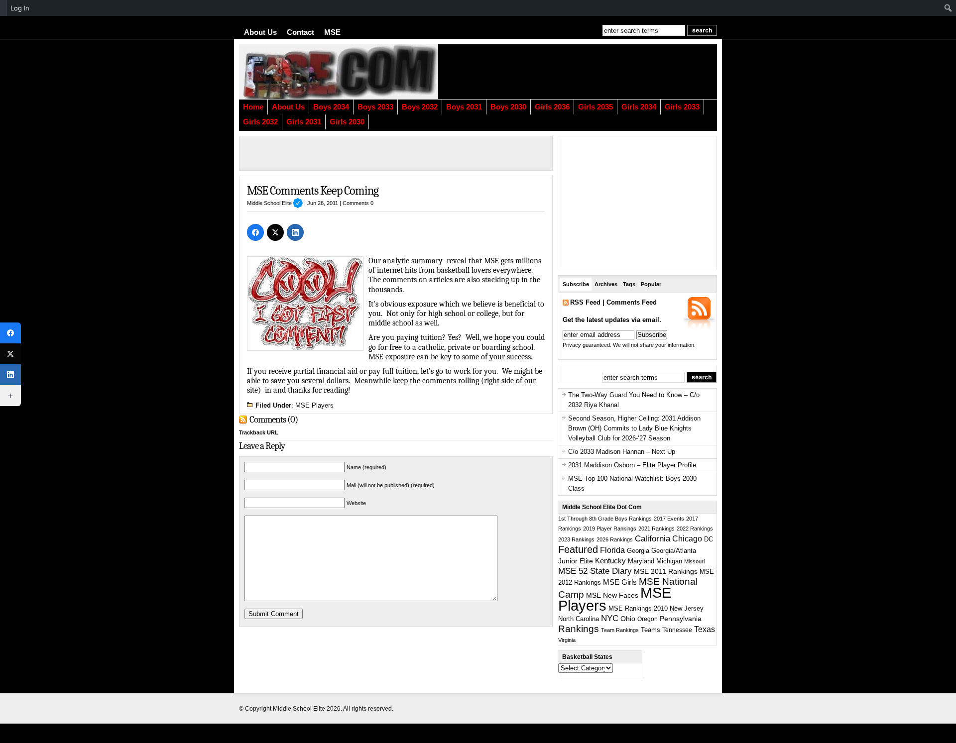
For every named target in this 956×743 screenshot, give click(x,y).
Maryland (641, 561)
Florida (612, 550)
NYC (609, 618)
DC (708, 539)
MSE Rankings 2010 (638, 608)
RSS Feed (585, 302)
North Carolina (578, 619)
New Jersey (687, 608)
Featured (578, 549)
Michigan (669, 561)
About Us (260, 32)
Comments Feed (631, 302)
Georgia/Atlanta (673, 550)
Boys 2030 (508, 107)
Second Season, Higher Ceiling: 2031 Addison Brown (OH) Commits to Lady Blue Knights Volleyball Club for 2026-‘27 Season (634, 428)
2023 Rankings (576, 539)
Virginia (567, 640)
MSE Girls (620, 582)
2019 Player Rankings (609, 528)
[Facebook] (255, 232)
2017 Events (669, 519)
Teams (650, 630)
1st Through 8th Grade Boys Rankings (605, 519)
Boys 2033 (375, 107)
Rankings (578, 629)
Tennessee (677, 630)
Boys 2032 (420, 107)
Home (253, 107)
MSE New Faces (612, 595)
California (652, 538)
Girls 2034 (638, 107)
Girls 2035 (595, 107)
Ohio (627, 619)
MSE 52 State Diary (595, 571)
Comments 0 (358, 203)
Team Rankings (620, 630)
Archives (606, 284)
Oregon (647, 619)
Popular (651, 284)
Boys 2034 (331, 107)
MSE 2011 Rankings (666, 571)
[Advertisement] (595, 72)
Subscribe (576, 284)
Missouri (694, 561)
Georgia (638, 550)
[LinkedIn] (295, 232)
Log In (19, 8)
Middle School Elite (275, 203)
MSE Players (314, 405)
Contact (300, 32)
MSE (332, 32)
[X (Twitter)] (275, 232)
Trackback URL (258, 432)
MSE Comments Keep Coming (312, 191)
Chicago (687, 538)
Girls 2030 (347, 122)
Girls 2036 (552, 107)
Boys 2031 (464, 107)
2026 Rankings (615, 539)
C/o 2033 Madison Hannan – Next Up (621, 451)
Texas (704, 629)
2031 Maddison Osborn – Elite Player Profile (632, 465)
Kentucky (610, 561)
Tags (629, 284)
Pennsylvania (681, 619)
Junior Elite (575, 561)
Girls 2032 (260, 122)
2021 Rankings (656, 528)
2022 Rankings (695, 528)
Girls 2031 (303, 122)
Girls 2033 (682, 107)
